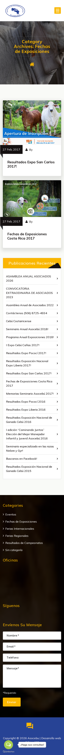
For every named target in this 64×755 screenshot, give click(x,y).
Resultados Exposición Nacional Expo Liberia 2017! (27, 363)
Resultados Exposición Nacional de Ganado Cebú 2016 (29, 420)
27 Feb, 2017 (11, 149)
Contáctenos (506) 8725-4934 (26, 313)
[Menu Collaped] (57, 10)
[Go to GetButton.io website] (8, 751)
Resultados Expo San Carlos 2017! (31, 164)
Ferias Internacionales (19, 528)
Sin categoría (13, 550)
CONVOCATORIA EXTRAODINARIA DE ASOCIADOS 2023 (29, 293)
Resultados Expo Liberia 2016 (26, 409)
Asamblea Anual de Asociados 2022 (30, 305)
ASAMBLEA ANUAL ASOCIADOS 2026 (28, 278)
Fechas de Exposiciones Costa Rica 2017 (27, 236)
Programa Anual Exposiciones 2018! (30, 337)
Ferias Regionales (16, 536)
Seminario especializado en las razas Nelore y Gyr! (30, 448)
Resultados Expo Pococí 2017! (26, 353)
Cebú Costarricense (18, 321)
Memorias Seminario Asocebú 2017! (30, 393)
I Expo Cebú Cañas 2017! (22, 345)
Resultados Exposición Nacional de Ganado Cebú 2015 (29, 469)
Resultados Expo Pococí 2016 (25, 401)
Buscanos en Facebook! (21, 458)
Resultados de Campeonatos (24, 543)
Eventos (10, 514)
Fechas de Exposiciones (21, 521)
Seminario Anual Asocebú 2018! (27, 329)
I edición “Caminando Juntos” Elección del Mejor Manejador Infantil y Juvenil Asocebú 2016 (27, 434)
